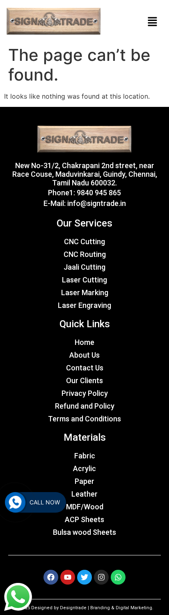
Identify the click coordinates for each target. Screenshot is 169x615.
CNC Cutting (84, 241)
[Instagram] (101, 577)
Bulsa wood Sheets (84, 532)
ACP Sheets (84, 519)
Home (84, 342)
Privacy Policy (85, 393)
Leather (84, 494)
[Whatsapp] (118, 577)
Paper (84, 481)
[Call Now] (15, 502)
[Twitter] (84, 577)
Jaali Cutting (84, 267)
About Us (84, 355)
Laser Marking (84, 292)
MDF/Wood (84, 506)
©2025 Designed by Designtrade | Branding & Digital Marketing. (84, 607)
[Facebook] (50, 577)
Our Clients (84, 380)
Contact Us (84, 367)
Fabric (84, 455)
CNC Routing (85, 254)
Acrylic (84, 468)
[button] (152, 21)
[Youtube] (67, 577)
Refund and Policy (84, 406)
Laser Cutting (84, 279)
